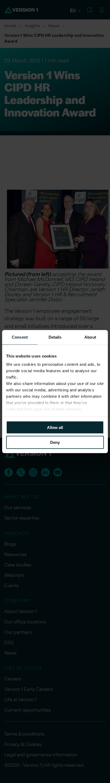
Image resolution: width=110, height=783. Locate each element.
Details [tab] (55, 337)
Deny (55, 442)
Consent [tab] (20, 337)
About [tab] (90, 337)
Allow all (55, 427)
